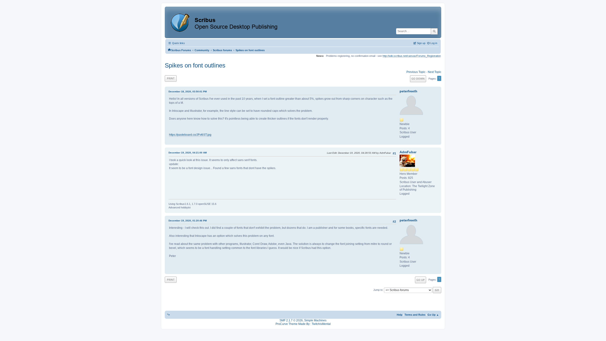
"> (168, 314)
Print (170, 78)
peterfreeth (408, 91)
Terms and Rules (415, 314)
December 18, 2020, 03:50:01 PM (188, 91)
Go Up (420, 280)
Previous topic (415, 72)
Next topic (434, 72)
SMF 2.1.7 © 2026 (291, 320)
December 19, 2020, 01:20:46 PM (188, 220)
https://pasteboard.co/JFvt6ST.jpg (190, 134)
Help (399, 314)
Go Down (418, 78)
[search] (434, 31)
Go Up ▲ (433, 314)
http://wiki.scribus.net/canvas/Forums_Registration (412, 55)
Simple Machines (315, 320)
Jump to (378, 289)
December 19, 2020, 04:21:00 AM (188, 152)
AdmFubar (408, 152)
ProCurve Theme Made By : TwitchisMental (303, 324)
